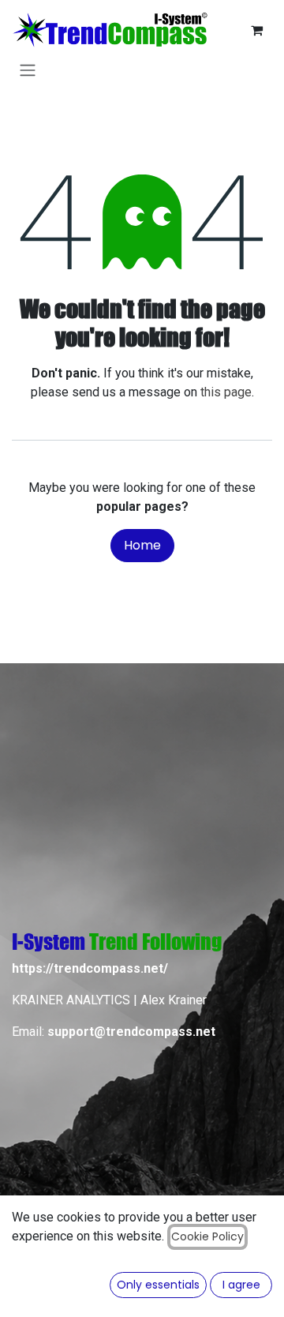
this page (226, 392)
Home (142, 545)
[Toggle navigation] (27, 70)
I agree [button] (241, 1285)
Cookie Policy (207, 1236)
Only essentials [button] (158, 1285)
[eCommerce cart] (256, 30)
